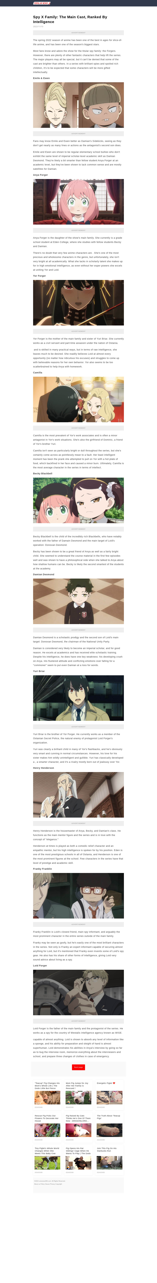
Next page (78, 1067)
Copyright (58, 1184)
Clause (47, 1184)
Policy (43, 1184)
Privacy (52, 1184)
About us (37, 1184)
